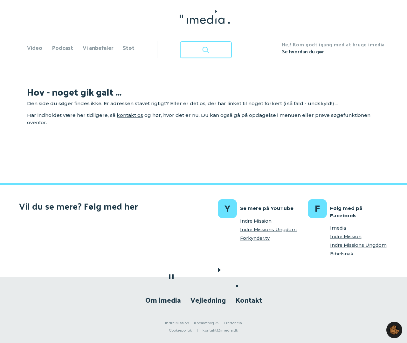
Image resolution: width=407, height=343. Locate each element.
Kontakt (248, 299)
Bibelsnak (341, 254)
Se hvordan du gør (303, 51)
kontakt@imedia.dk (220, 330)
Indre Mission (256, 221)
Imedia (338, 228)
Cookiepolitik (180, 330)
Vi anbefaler (98, 47)
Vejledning (208, 299)
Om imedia (163, 299)
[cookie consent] (394, 330)
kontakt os (130, 115)
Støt (129, 47)
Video (34, 47)
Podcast (62, 47)
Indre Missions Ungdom (268, 229)
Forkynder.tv (255, 238)
